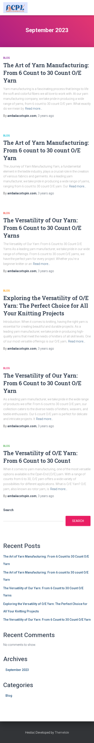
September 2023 (17, 670)
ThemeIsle (62, 732)
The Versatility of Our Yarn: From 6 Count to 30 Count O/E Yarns (42, 228)
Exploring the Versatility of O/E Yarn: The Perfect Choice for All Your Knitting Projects (46, 305)
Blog (6, 57)
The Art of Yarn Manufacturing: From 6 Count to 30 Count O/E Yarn (46, 73)
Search (8, 510)
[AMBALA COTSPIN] (17, 7)
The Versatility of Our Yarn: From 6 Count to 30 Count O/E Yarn (42, 383)
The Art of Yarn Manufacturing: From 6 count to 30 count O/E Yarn (46, 150)
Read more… (33, 108)
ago (46, 115)
